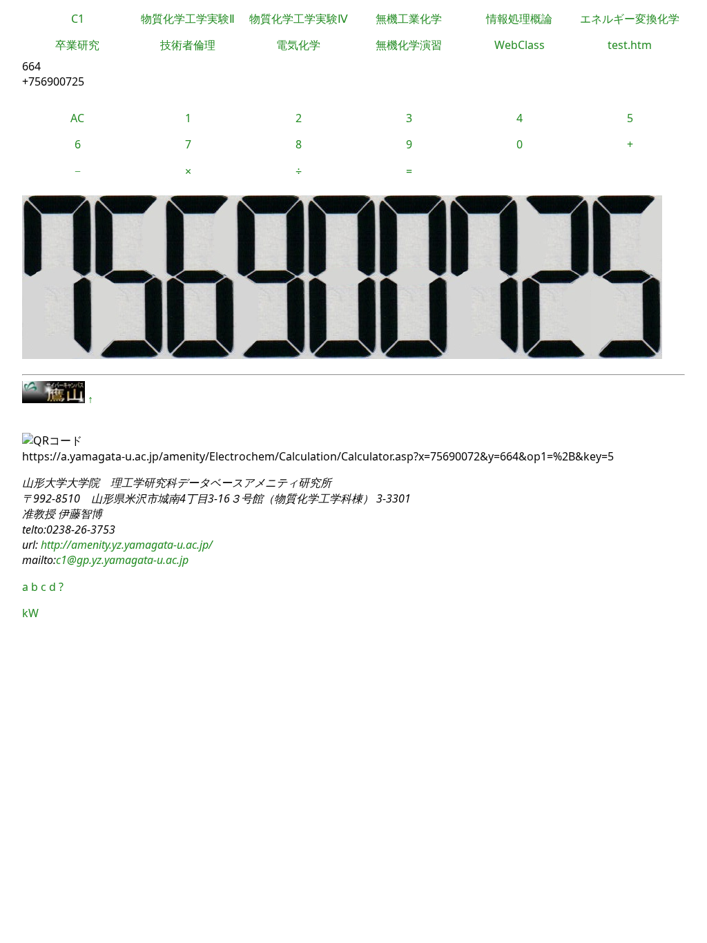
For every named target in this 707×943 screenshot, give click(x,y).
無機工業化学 (409, 18)
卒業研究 (77, 44)
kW (30, 613)
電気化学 (298, 44)
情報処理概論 (519, 18)
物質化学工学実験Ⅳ (298, 18)
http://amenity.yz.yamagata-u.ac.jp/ (125, 544)
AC (77, 118)
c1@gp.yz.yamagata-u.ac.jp (122, 559)
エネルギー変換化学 (629, 18)
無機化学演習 (409, 44)
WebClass (519, 44)
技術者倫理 (187, 44)
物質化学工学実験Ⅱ (188, 18)
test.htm (630, 44)
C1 (77, 18)
